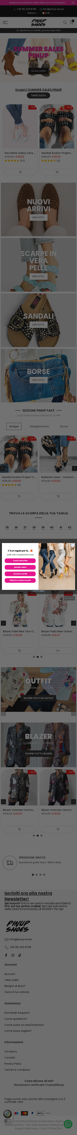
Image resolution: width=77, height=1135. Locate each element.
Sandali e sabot (20, 567)
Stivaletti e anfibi (20, 574)
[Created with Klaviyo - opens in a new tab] (38, 591)
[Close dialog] (72, 545)
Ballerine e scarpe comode (20, 580)
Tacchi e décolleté (20, 561)
